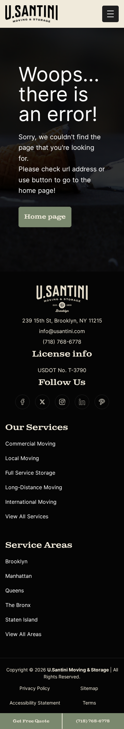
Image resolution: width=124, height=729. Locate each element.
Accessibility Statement (35, 703)
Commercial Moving (30, 443)
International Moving (31, 501)
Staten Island (21, 619)
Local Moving (22, 458)
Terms (89, 703)
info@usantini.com (62, 331)
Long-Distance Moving (33, 487)
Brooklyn (16, 561)
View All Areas (23, 634)
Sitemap (89, 688)
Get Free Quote (31, 721)
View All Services (26, 516)
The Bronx (18, 605)
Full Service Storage (30, 472)
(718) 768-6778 (62, 341)
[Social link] (22, 402)
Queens (14, 590)
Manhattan (18, 576)
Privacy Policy (35, 688)
